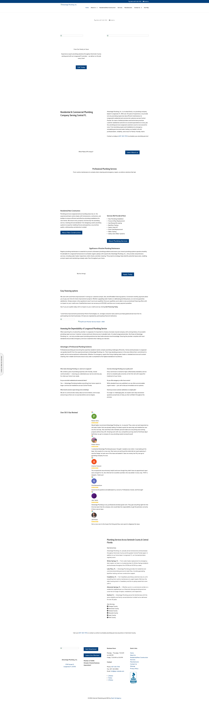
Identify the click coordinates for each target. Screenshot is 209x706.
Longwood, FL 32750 (70, 666)
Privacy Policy (134, 668)
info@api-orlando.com (117, 671)
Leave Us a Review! (92, 655)
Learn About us (132, 152)
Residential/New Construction (107, 7)
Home (87, 7)
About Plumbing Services (118, 241)
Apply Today (127, 274)
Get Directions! (91, 649)
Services (120, 7)
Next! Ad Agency (116, 698)
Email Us (146, 1)
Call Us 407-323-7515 (135, 1)
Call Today (81, 67)
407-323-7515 (123, 136)
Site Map (146, 7)
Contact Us (137, 7)
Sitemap (132, 666)
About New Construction (71, 233)
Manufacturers (128, 7)
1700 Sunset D (69, 664)
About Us (93, 7)
